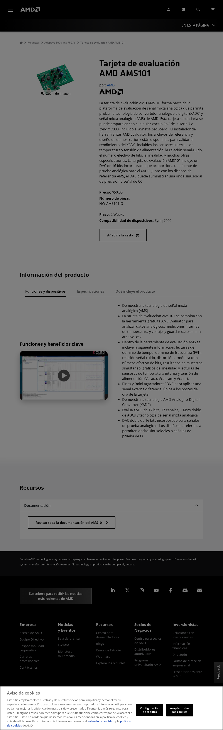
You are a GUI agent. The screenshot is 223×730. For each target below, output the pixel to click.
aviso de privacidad (101, 721)
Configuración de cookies (150, 710)
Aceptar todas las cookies (179, 710)
